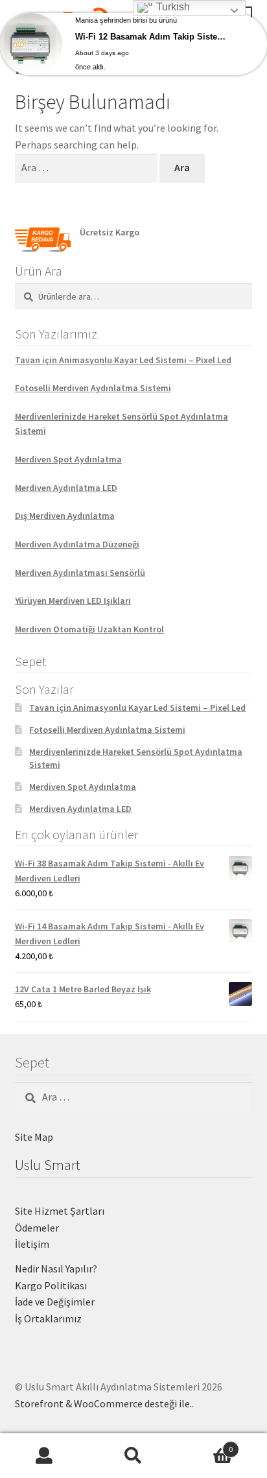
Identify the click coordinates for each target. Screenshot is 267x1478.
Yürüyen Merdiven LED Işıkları (73, 600)
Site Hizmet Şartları (59, 1210)
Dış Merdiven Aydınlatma (65, 515)
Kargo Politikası (51, 1285)
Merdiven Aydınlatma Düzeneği (77, 544)
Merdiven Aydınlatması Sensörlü (80, 572)
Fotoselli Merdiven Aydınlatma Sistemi (93, 388)
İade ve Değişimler (55, 1301)
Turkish (172, 6)
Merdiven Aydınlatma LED (66, 488)
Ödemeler (37, 1227)
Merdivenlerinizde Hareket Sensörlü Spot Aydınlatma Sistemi (121, 424)
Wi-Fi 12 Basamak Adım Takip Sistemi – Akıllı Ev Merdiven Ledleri (154, 37)
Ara (133, 1456)
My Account (44, 1456)
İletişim (32, 1243)
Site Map (34, 1136)
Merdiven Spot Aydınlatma (68, 459)
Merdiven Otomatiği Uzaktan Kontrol (89, 629)
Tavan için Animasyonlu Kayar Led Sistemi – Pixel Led (123, 360)
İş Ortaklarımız (48, 1318)
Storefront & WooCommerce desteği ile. (103, 1403)
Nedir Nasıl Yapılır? (56, 1268)
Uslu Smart (47, 1165)
